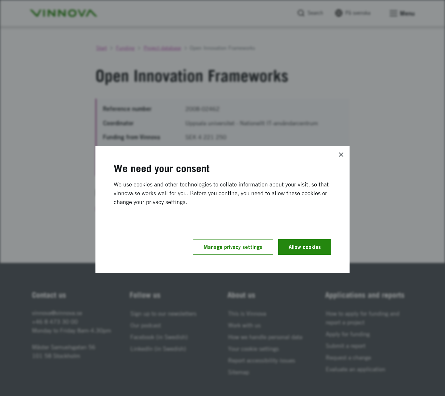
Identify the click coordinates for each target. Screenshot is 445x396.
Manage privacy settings (233, 247)
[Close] (341, 154)
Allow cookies (305, 247)
